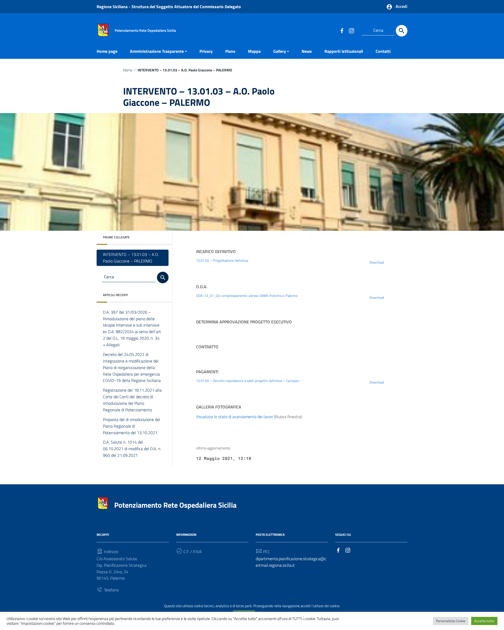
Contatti (383, 51)
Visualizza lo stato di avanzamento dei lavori (234, 416)
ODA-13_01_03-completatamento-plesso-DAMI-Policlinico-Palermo (247, 295)
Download (377, 262)
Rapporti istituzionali (343, 51)
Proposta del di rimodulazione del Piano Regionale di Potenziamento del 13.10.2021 (131, 426)
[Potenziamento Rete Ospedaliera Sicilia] (103, 30)
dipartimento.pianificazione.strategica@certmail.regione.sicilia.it (291, 561)
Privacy (206, 51)
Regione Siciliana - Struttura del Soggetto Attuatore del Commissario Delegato (169, 6)
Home (127, 70)
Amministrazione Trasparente (157, 51)
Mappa (254, 51)
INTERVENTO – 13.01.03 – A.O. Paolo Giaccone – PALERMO (131, 257)
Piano (230, 51)
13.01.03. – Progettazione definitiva (222, 260)
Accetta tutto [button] (484, 620)
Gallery (279, 51)
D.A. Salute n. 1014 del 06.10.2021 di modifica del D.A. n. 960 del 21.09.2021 (132, 448)
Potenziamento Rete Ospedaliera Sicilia (175, 505)
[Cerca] (401, 30)
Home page (107, 51)
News (307, 51)
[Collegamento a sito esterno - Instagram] (351, 30)
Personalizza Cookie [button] (450, 620)
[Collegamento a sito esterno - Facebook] (342, 30)
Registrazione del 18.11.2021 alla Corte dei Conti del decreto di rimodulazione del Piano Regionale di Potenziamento (132, 400)
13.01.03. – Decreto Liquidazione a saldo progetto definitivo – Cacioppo (247, 380)
